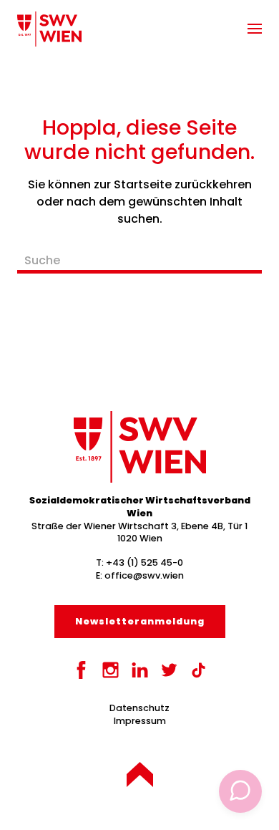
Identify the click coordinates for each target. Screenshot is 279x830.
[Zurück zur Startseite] (49, 29)
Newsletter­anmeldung (140, 621)
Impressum (140, 721)
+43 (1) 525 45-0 (144, 562)
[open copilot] (240, 791)
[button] (255, 29)
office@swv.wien (144, 575)
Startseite (143, 184)
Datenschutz (139, 708)
